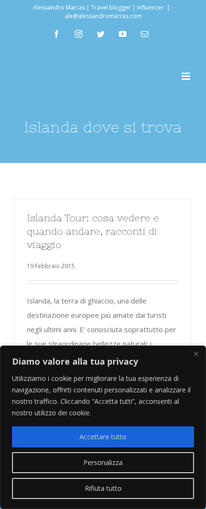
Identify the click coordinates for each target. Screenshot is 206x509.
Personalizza (103, 462)
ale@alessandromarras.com (103, 16)
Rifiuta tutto (103, 488)
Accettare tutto (103, 436)
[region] (103, 427)
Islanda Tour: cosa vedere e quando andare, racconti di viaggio (93, 231)
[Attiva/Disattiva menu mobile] (187, 76)
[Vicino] (196, 353)
